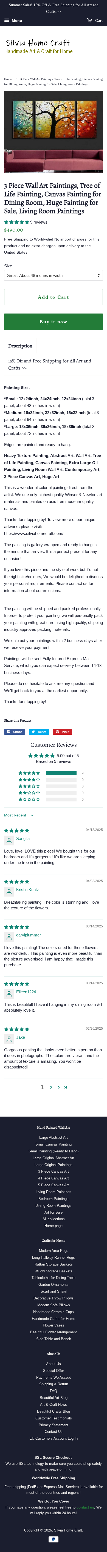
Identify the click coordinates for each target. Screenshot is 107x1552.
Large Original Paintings (53, 1165)
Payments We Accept (53, 1377)
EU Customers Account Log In (53, 1438)
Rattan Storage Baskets (54, 1264)
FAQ (53, 1391)
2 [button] (51, 1087)
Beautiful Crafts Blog (53, 1411)
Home (8, 79)
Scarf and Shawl (54, 1291)
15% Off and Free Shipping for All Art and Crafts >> (49, 364)
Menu (16, 20)
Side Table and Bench (53, 1339)
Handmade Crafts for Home (53, 1319)
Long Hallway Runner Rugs (53, 1257)
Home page (53, 1226)
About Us (53, 1364)
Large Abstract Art (53, 1137)
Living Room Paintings (53, 1192)
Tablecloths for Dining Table (53, 1278)
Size (8, 265)
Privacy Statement (53, 1425)
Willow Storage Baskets (53, 1271)
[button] (17, 222)
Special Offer (53, 1371)
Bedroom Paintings (53, 1199)
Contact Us (54, 1432)
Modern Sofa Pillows (53, 1305)
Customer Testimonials (53, 1418)
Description (20, 345)
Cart (98, 20)
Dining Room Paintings (53, 1205)
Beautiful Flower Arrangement (53, 1332)
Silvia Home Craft (68, 1530)
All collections (54, 1219)
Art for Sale (53, 1212)
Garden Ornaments (53, 1284)
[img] (16, 830)
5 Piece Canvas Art (53, 1185)
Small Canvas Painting (53, 1144)
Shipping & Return (53, 1384)
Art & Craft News (53, 1404)
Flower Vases (53, 1325)
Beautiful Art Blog (53, 1398)
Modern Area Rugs (53, 1251)
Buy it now (53, 321)
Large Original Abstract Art (53, 1158)
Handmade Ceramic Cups (53, 1312)
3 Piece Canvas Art (53, 1171)
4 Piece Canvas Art (53, 1178)
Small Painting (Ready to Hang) (53, 1151)
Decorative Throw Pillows (53, 1298)
